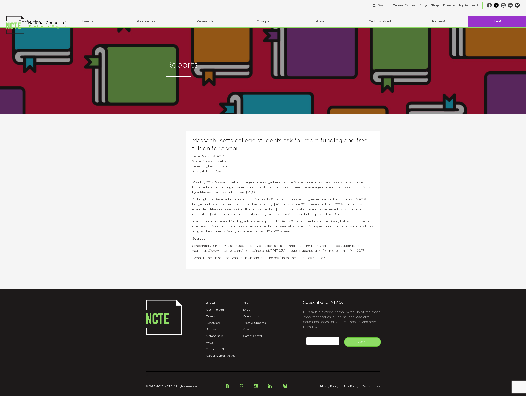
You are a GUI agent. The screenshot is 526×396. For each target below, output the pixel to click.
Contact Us (251, 316)
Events (88, 21)
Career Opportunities (220, 355)
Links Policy (350, 386)
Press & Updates (254, 322)
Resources (146, 21)
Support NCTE (216, 349)
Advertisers (251, 329)
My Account (468, 5)
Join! (497, 21)
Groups (263, 21)
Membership (214, 336)
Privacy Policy (328, 386)
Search (383, 5)
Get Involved (380, 21)
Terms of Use (371, 386)
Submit (362, 341)
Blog (423, 5)
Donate (449, 5)
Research (204, 21)
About (321, 21)
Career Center (404, 5)
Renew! (438, 21)
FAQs (210, 342)
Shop (435, 5)
